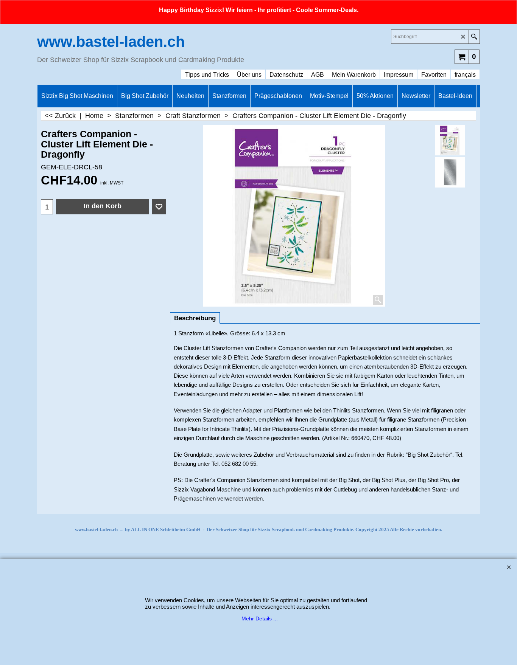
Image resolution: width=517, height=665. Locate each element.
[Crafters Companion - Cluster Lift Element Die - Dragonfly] (450, 172)
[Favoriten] (159, 207)
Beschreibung (195, 318)
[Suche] (474, 36)
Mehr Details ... (259, 618)
